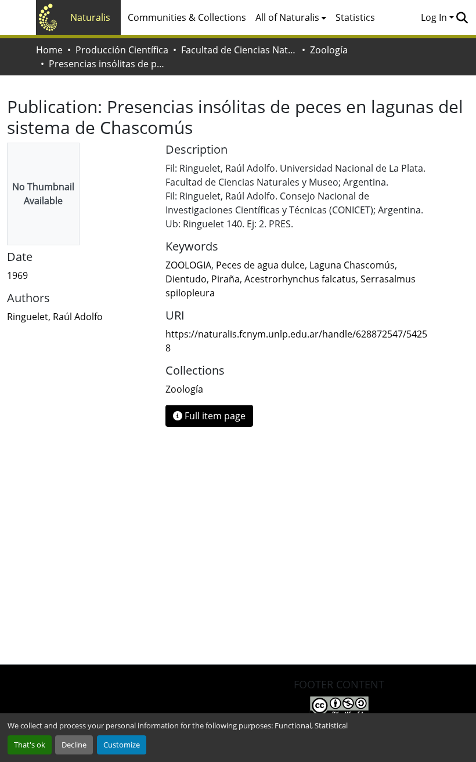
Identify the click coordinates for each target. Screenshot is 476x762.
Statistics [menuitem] (355, 17)
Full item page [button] (214, 415)
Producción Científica (121, 49)
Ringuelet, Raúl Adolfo (55, 316)
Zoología (329, 49)
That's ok (29, 744)
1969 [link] (17, 275)
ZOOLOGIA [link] (188, 265)
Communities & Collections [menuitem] (187, 17)
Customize (121, 744)
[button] (462, 17)
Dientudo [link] (186, 279)
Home (49, 49)
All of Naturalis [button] (287, 17)
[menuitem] (290, 17)
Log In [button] (435, 17)
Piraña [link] (225, 279)
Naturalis (90, 17)
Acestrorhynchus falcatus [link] (300, 279)
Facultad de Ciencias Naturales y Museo (239, 49)
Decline (74, 744)
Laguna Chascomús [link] (352, 265)
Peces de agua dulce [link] (260, 265)
